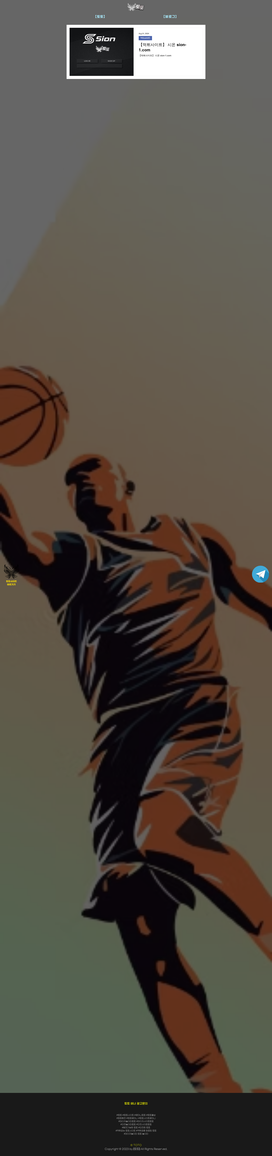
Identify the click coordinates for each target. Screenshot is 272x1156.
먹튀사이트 (145, 38)
